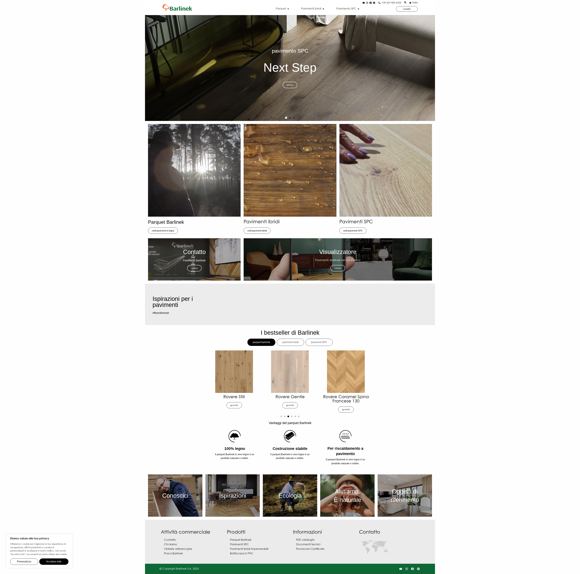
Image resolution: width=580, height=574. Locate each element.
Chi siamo (170, 544)
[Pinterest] (374, 3)
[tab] (261, 342)
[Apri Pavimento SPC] (358, 9)
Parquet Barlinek (166, 222)
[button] (286, 118)
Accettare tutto (53, 561)
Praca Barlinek (173, 553)
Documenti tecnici (308, 544)
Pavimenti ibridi (262, 222)
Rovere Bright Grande (346, 397)
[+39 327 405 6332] (379, 3)
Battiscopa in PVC (241, 553)
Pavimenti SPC (356, 222)
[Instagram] (367, 3)
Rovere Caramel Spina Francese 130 (234, 399)
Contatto (170, 540)
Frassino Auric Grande (290, 397)
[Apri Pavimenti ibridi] (323, 9)
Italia (415, 3)
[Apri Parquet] (288, 9)
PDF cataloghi (305, 540)
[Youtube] (363, 3)
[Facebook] (370, 3)
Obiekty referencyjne (178, 549)
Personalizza (24, 561)
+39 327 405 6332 (391, 3)
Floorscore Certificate (310, 549)
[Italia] (410, 3)
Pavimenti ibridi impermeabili (249, 549)
